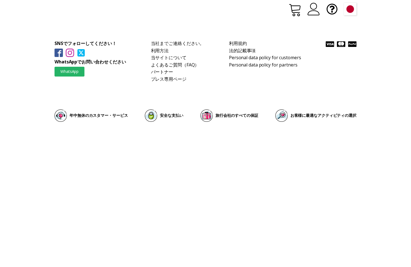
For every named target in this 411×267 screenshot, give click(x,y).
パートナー (162, 72)
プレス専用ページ (168, 79)
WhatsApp (69, 71)
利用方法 (160, 50)
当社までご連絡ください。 (177, 43)
